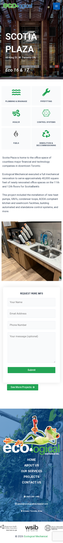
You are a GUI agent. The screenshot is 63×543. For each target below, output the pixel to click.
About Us (31, 465)
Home (31, 460)
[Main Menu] (56, 6)
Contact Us (31, 482)
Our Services (31, 471)
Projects (31, 477)
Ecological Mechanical (36, 536)
